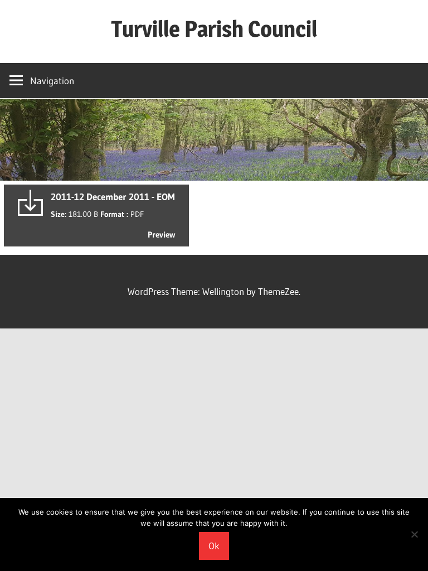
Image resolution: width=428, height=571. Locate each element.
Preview (161, 234)
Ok (214, 545)
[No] (414, 534)
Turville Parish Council (214, 28)
